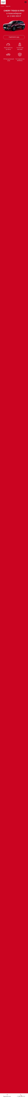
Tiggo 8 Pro (8, 6)
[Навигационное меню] (26, 2)
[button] (7, 1095)
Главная (2, 6)
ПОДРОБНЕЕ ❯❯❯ (14, 37)
